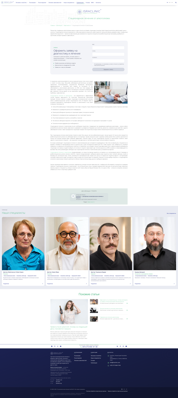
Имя (93, 44)
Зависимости (67, 25)
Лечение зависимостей (80, 360)
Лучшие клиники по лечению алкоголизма (111, 308)
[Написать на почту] (60, 346)
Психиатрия (77, 355)
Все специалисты (171, 213)
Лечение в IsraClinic (22, 2)
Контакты (98, 2)
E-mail (94, 50)
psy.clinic (58, 381)
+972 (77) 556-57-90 (115, 365)
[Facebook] (120, 346)
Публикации (59, 25)
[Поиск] (175, 2)
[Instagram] (123, 346)
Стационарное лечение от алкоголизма (61, 95)
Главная (52, 25)
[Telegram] (51, 346)
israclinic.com (59, 379)
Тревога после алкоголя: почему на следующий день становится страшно (68, 328)
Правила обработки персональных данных (118, 391)
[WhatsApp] (57, 346)
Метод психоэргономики (56, 367)
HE (172, 2)
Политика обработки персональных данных (96, 391)
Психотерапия (78, 358)
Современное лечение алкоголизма (109, 317)
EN (169, 2)
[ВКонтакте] (117, 346)
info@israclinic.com (115, 362)
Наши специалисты (96, 358)
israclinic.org (59, 383)
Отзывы (88, 2)
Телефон (94, 57)
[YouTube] (126, 346)
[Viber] (54, 346)
